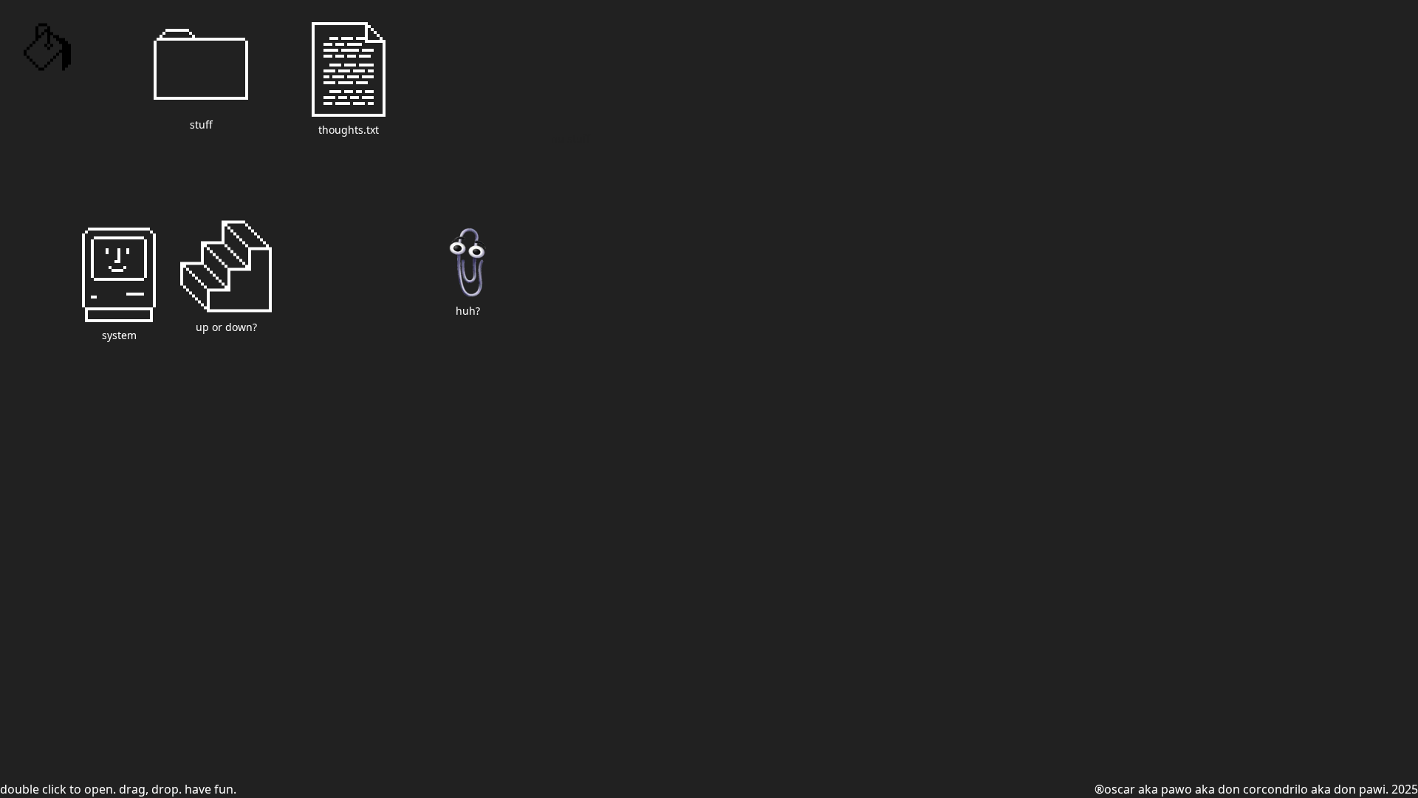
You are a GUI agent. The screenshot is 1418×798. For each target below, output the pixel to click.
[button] (201, 74)
